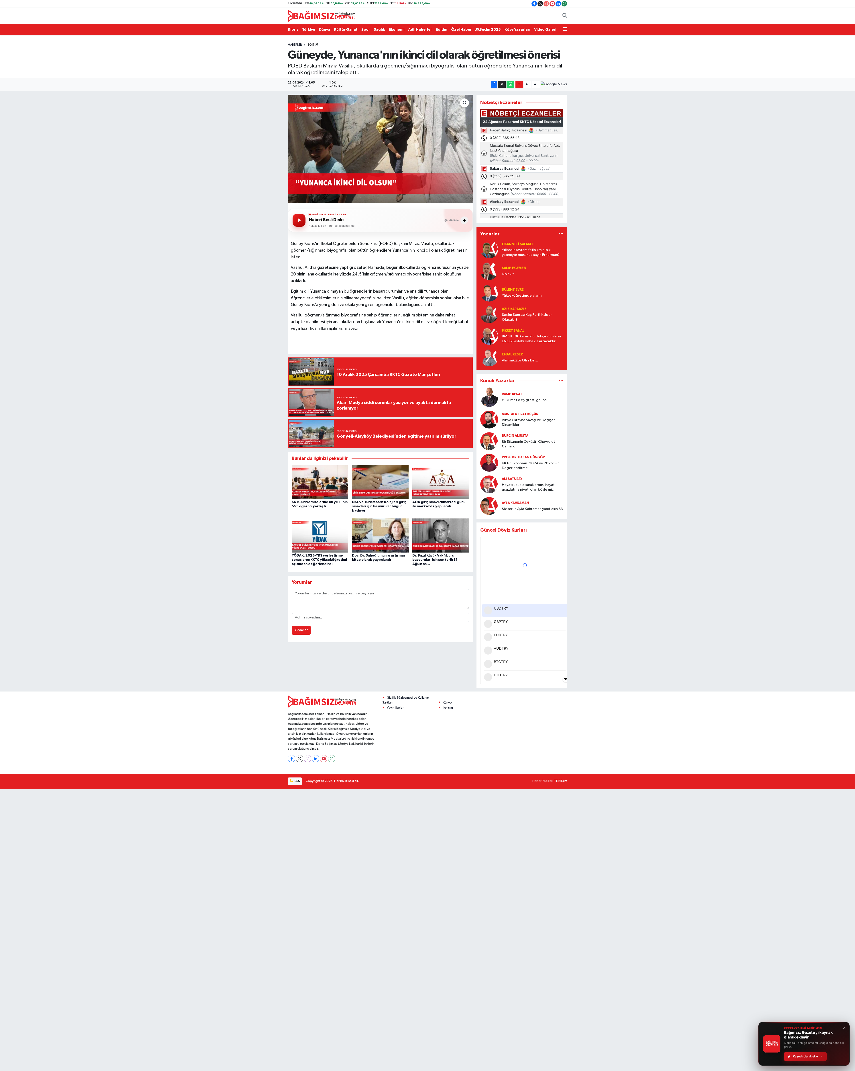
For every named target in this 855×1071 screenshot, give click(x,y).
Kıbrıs (293, 29)
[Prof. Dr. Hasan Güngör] (489, 463)
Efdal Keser (512, 354)
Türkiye (308, 29)
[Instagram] (307, 758)
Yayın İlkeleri (395, 707)
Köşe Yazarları (517, 29)
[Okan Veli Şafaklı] (489, 249)
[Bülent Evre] (489, 292)
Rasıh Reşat (512, 394)
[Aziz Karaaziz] (489, 314)
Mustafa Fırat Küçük (520, 414)
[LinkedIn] (315, 758)
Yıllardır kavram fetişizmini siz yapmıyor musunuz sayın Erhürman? (531, 252)
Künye (447, 702)
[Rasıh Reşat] (489, 397)
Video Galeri (545, 29)
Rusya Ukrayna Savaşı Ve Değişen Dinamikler (529, 422)
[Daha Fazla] (519, 84)
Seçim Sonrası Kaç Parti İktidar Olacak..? (527, 317)
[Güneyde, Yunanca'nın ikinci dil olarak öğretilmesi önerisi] (380, 149)
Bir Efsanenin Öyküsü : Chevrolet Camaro (528, 444)
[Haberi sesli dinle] (299, 220)
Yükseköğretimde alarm (522, 296)
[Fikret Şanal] (489, 336)
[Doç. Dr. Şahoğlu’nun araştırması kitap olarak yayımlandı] (380, 535)
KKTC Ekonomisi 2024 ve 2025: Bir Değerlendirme (530, 465)
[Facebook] (291, 758)
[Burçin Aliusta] (489, 441)
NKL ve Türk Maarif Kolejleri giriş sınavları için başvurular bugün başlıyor (379, 506)
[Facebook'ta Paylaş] (494, 84)
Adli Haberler (420, 29)
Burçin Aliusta (515, 435)
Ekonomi (396, 29)
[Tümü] (561, 234)
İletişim (448, 707)
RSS (297, 781)
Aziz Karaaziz (514, 309)
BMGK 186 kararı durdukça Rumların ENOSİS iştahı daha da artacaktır (531, 339)
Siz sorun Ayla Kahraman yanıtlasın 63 (532, 509)
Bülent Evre (513, 289)
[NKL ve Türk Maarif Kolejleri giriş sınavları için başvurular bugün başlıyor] (380, 482)
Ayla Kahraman (515, 503)
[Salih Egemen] (489, 271)
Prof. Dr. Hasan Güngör (523, 457)
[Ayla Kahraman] (489, 506)
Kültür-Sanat (346, 29)
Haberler (295, 44)
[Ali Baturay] (489, 484)
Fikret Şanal (513, 330)
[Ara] (564, 16)
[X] (299, 758)
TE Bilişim (560, 781)
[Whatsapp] (331, 758)
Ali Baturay (512, 479)
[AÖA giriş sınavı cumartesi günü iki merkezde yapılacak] (440, 482)
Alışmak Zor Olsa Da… (520, 360)
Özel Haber (461, 29)
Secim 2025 (490, 29)
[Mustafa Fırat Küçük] (489, 419)
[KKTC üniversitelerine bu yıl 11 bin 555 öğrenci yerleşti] (320, 482)
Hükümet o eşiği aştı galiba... (525, 400)
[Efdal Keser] (489, 357)
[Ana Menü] (565, 30)
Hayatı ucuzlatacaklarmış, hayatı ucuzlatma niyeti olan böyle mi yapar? (529, 487)
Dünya (324, 29)
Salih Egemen (514, 268)
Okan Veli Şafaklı (517, 244)
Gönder (301, 630)
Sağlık (379, 29)
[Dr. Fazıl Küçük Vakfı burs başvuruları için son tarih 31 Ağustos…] (440, 535)
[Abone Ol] (554, 84)
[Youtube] (323, 758)
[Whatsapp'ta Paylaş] (510, 84)
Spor (365, 29)
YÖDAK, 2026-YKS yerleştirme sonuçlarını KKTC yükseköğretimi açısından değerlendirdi (319, 560)
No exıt (508, 274)
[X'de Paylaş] (502, 84)
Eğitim (441, 29)
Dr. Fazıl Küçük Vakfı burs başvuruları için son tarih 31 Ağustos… (435, 560)
